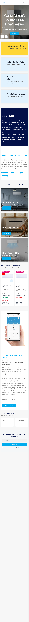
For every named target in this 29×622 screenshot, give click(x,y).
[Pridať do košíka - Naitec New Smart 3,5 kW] (11, 280)
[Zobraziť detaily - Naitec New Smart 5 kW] (25, 280)
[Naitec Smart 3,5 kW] (14, 199)
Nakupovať (6, 208)
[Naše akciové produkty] (14, 48)
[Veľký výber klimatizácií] (14, 64)
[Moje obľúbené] (19, 2)
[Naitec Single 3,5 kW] (14, 225)
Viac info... (14, 33)
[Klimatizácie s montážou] (14, 96)
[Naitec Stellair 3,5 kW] (14, 250)
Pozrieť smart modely (9, 405)
